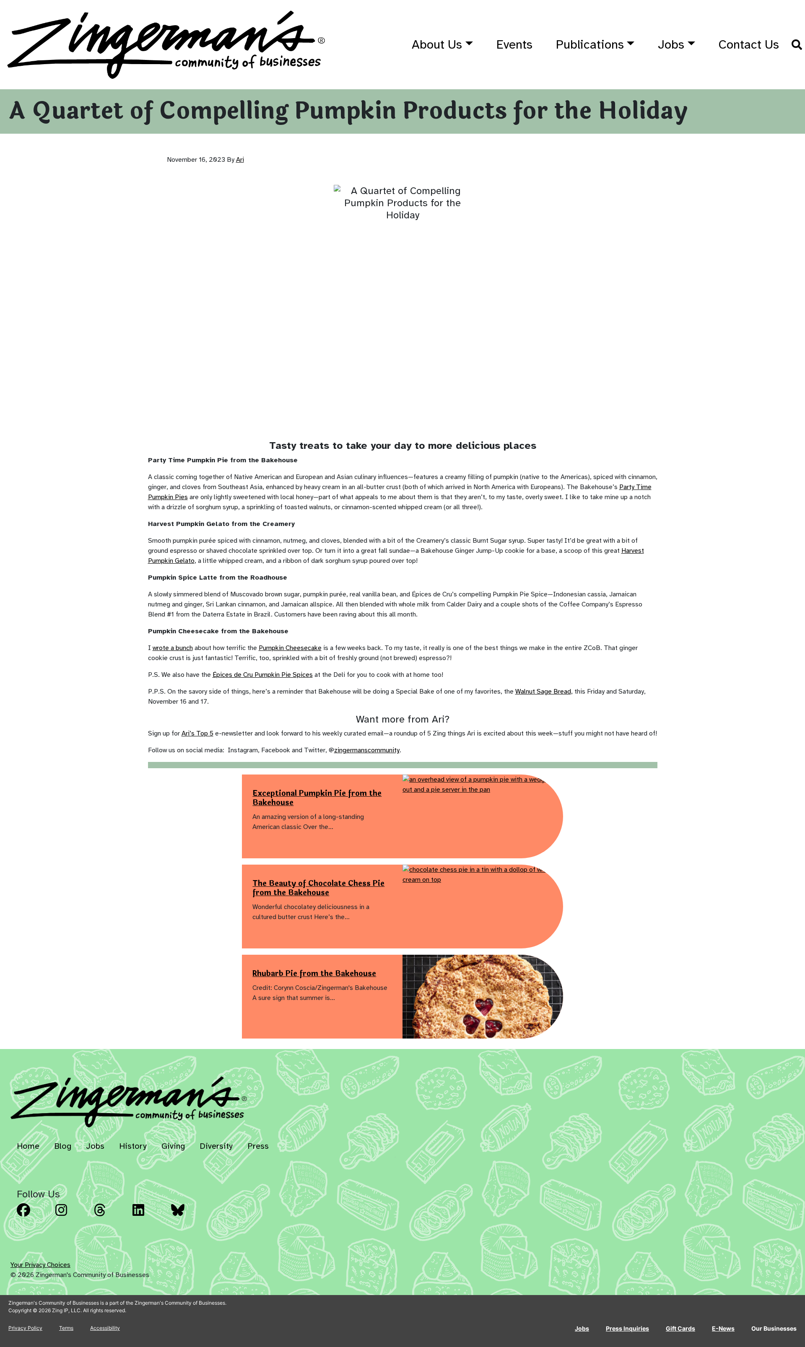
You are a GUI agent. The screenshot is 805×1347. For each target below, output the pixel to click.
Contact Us (749, 44)
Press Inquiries (627, 1328)
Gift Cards (680, 1328)
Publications (590, 44)
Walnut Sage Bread (543, 691)
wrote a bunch (173, 648)
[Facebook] (33, 1216)
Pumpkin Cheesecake (290, 648)
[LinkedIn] (149, 1216)
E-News (723, 1328)
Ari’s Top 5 (197, 733)
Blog (62, 1146)
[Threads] (110, 1216)
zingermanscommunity (367, 750)
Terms (66, 1328)
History (133, 1146)
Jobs (671, 44)
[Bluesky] (188, 1216)
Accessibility (105, 1328)
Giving (173, 1146)
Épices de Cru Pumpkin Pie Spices (263, 675)
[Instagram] (72, 1216)
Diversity (216, 1146)
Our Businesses (774, 1328)
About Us (437, 44)
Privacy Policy (25, 1328)
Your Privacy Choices (40, 1265)
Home (28, 1146)
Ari (240, 159)
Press (258, 1146)
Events (514, 44)
